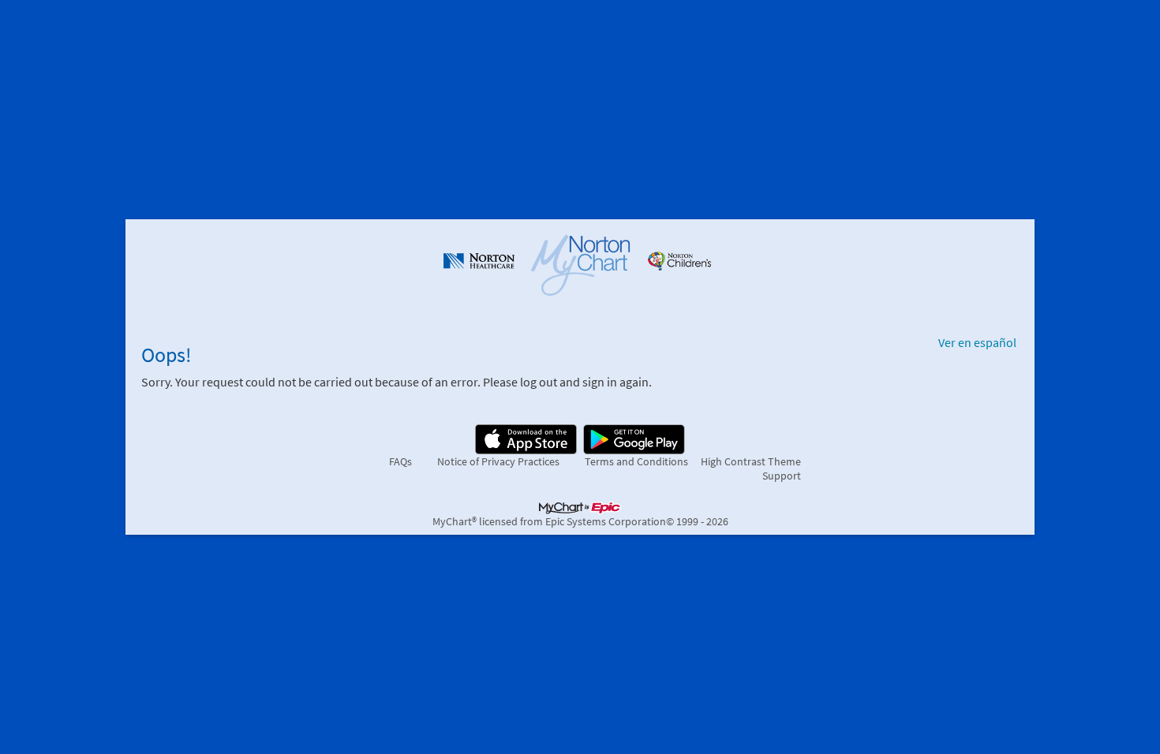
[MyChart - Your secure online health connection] (580, 263)
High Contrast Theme (751, 461)
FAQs (400, 461)
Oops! (166, 355)
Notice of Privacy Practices (498, 461)
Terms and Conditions (636, 461)
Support (781, 475)
